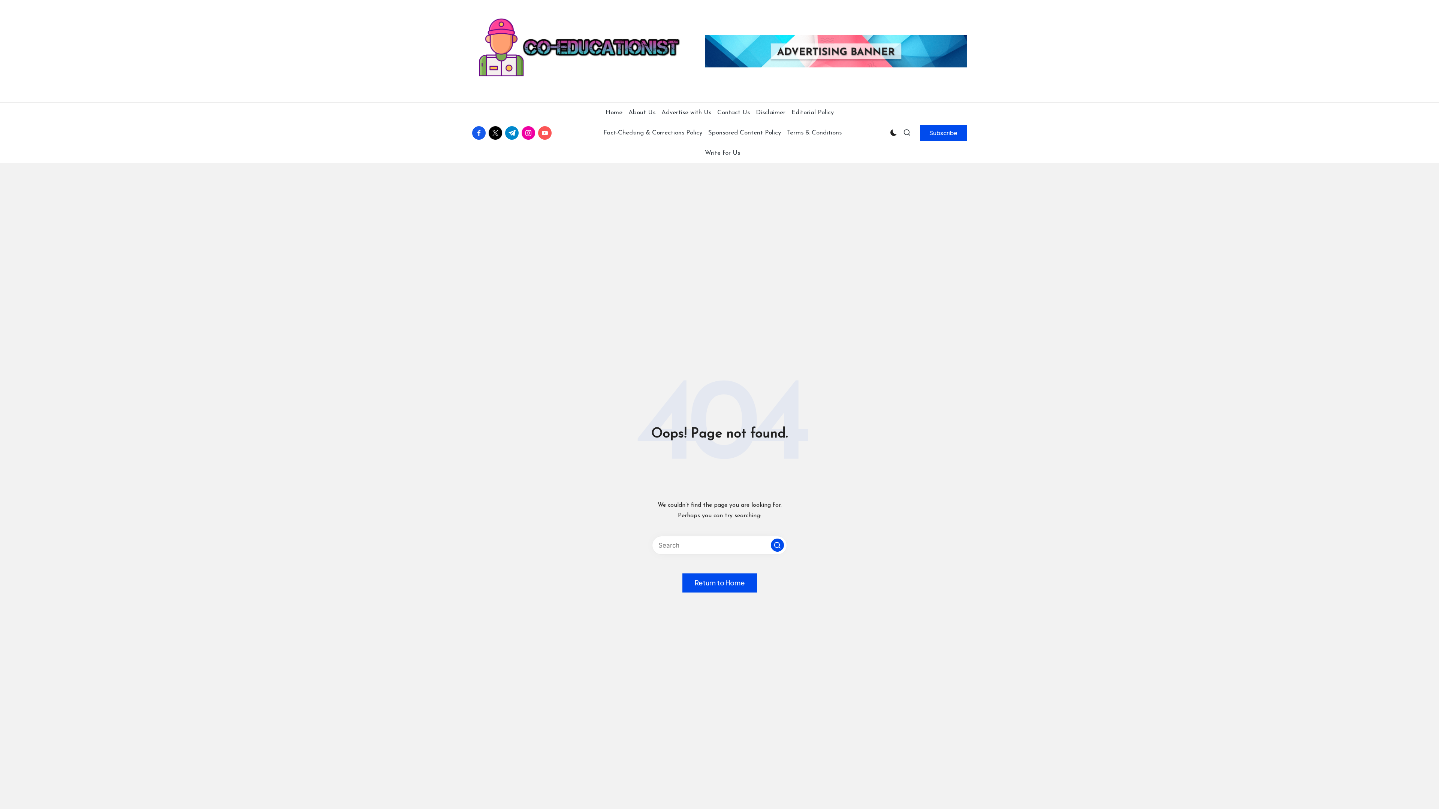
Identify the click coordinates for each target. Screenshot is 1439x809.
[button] (943, 133)
